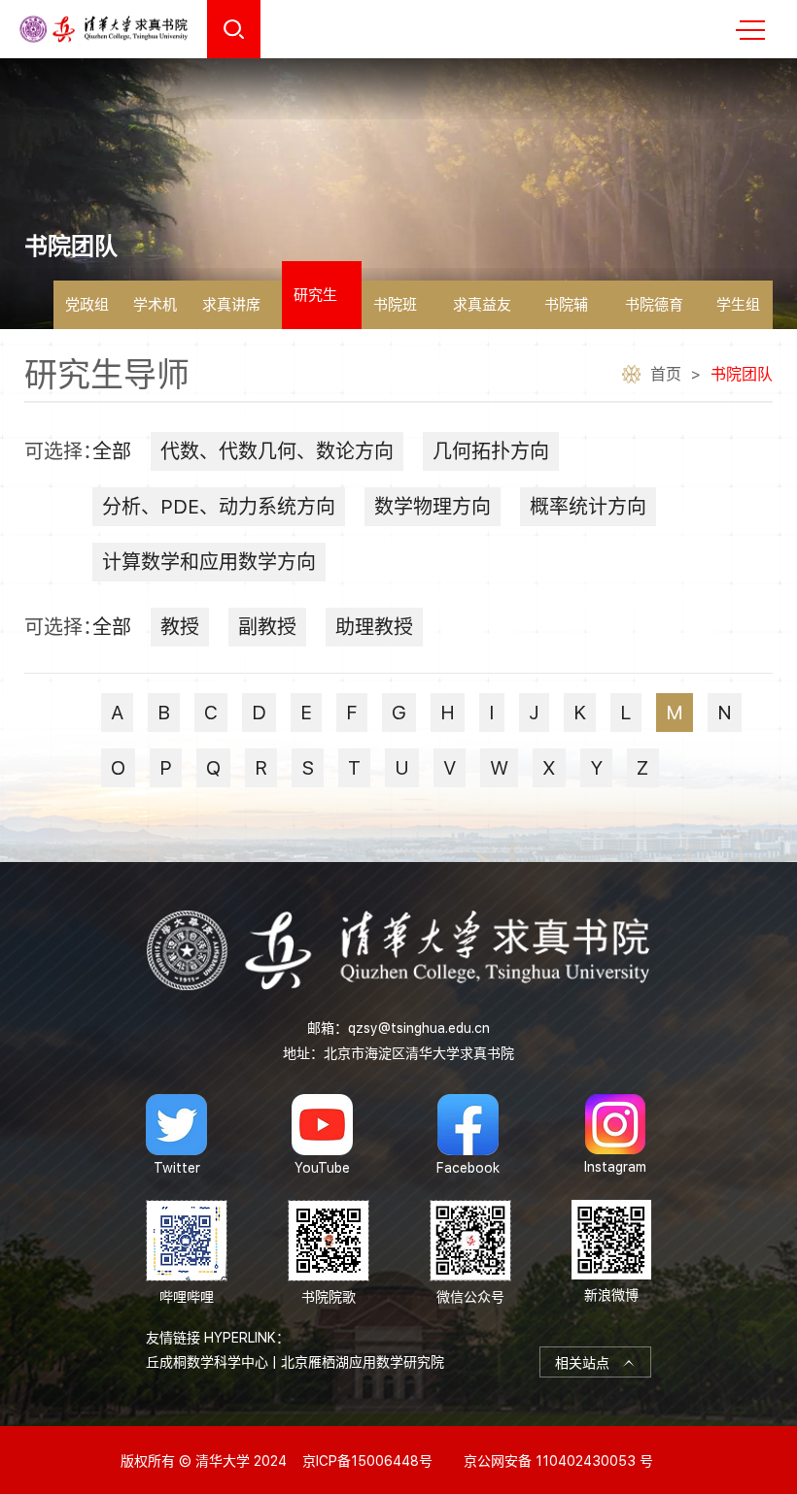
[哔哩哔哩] (186, 1253)
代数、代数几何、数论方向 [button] (277, 451)
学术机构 (155, 312)
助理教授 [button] (374, 627)
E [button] (306, 712)
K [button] (579, 712)
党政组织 (87, 312)
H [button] (447, 712)
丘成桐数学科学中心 (207, 1362)
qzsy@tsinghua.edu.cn (419, 1028)
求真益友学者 (482, 312)
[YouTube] (322, 1135)
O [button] (118, 768)
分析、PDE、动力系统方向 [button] (218, 506)
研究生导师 (315, 307)
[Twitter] (176, 1135)
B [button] (163, 712)
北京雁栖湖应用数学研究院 (362, 1362)
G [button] (399, 712)
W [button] (499, 768)
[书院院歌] (328, 1253)
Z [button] (643, 768)
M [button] (674, 712)
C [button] (211, 712)
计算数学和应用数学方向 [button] (209, 562)
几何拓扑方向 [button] (491, 451)
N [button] (724, 712)
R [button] (261, 768)
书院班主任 (395, 312)
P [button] (165, 768)
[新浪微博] (611, 1253)
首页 (665, 374)
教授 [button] (179, 627)
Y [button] (596, 768)
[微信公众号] (470, 1253)
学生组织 (738, 312)
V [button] (449, 768)
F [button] (352, 712)
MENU (750, 29)
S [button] (307, 768)
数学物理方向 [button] (432, 506)
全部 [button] (111, 451)
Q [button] (213, 768)
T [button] (354, 768)
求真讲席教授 (231, 312)
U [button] (402, 768)
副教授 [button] (267, 627)
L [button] (626, 712)
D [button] (259, 712)
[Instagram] (615, 1135)
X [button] (549, 768)
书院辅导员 (566, 312)
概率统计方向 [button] (588, 506)
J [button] (534, 712)
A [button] (117, 712)
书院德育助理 (654, 312)
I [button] (492, 712)
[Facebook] (468, 1135)
